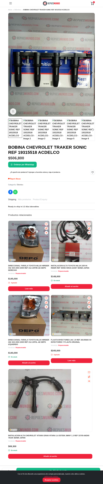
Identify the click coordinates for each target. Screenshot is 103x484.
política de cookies (51, 476)
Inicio (10, 10)
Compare (46, 228)
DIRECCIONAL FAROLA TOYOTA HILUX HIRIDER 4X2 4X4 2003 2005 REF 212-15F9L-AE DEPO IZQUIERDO (28, 342)
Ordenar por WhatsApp (24, 164)
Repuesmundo (21, 273)
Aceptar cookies (52, 480)
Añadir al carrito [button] (72, 286)
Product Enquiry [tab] (40, 199)
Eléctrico (20, 185)
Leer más (29, 289)
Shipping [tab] (12, 199)
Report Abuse (15, 179)
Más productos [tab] (24, 199)
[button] (13, 111)
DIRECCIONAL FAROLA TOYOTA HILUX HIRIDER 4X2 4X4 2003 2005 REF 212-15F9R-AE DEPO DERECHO (28, 268)
